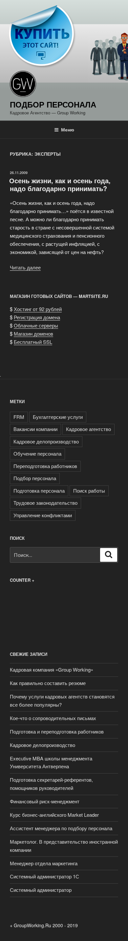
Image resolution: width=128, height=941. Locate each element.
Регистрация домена (37, 317)
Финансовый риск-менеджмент (44, 801)
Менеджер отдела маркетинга (43, 863)
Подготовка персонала (39, 490)
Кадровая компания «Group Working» (51, 669)
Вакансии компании (35, 428)
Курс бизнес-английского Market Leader (54, 814)
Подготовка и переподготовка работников (57, 731)
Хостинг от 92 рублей (38, 308)
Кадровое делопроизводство (46, 441)
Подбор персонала (53, 104)
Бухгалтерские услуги (58, 416)
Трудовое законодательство (45, 502)
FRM (18, 416)
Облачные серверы (36, 325)
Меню (67, 129)
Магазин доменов (33, 333)
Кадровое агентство (88, 428)
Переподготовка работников (45, 465)
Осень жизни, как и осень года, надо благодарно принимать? (60, 184)
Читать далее (25, 267)
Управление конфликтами (42, 515)
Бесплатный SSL (33, 341)
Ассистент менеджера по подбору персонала (61, 828)
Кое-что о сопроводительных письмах (53, 718)
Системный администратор (41, 889)
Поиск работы (89, 490)
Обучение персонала (37, 453)
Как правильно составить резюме (48, 682)
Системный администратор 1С (44, 876)
